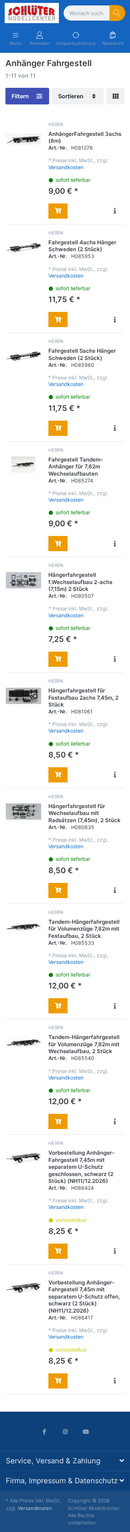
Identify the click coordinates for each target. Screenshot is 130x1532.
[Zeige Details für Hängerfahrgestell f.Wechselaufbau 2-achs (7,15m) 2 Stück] (23, 580)
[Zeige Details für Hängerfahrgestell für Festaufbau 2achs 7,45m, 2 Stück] (23, 695)
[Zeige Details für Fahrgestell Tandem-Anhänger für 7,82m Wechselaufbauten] (23, 464)
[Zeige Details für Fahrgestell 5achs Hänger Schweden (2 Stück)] (23, 356)
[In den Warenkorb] (57, 211)
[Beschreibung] (114, 211)
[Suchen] (117, 13)
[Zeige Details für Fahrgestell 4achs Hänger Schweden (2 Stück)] (23, 247)
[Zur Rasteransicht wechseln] (116, 96)
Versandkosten (65, 167)
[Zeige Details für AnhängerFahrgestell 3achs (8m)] (23, 139)
